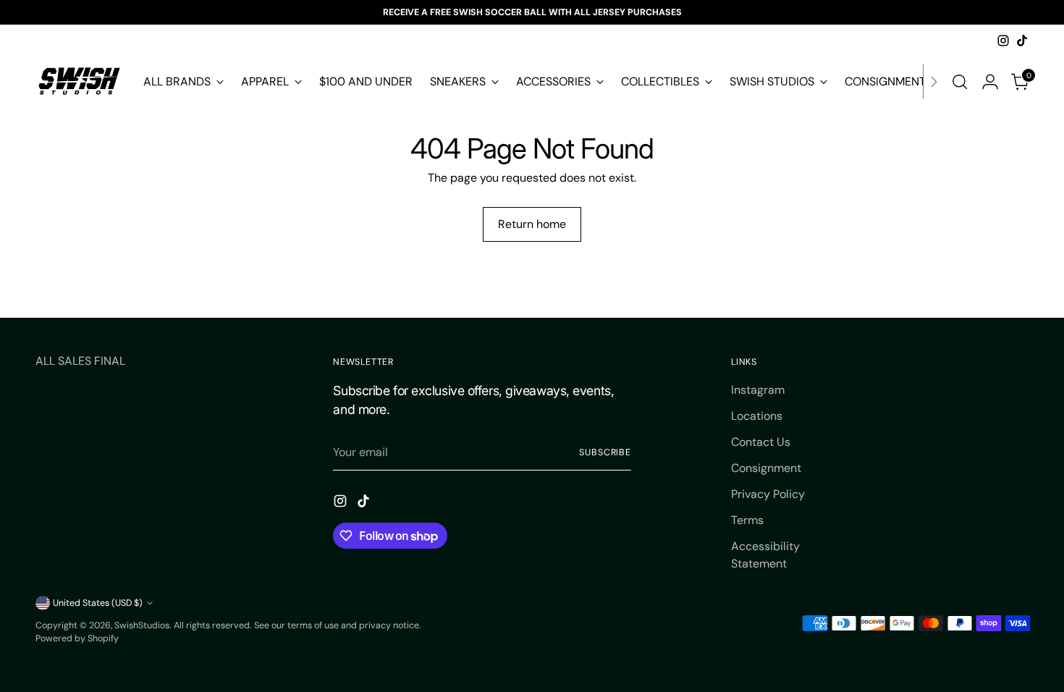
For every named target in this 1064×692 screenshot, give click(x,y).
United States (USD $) (98, 603)
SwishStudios (141, 625)
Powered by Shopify (77, 638)
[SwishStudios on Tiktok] (1022, 40)
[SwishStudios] (78, 81)
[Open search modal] (959, 81)
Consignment (766, 468)
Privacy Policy (768, 494)
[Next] (934, 82)
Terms (747, 520)
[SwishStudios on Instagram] (1003, 40)
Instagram (758, 389)
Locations (756, 415)
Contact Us (760, 442)
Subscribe (605, 452)
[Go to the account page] (990, 81)
